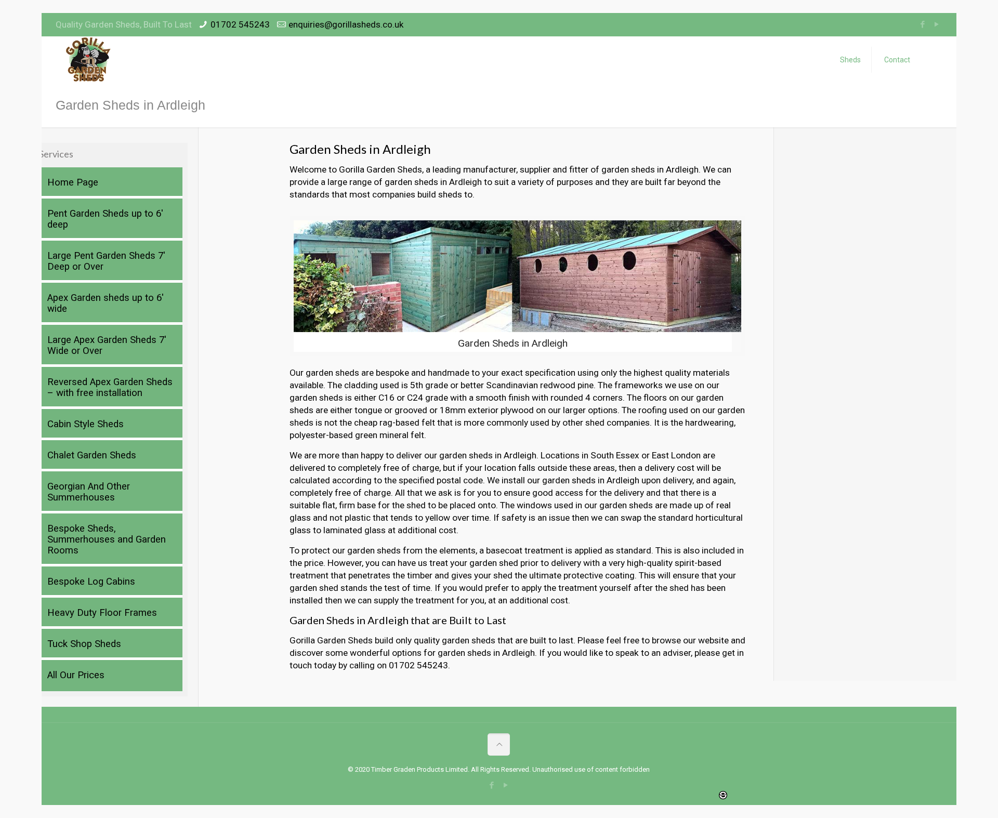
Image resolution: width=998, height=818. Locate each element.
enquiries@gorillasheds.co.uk (345, 24)
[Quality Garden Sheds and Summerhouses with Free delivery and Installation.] (89, 59)
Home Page (72, 182)
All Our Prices (75, 675)
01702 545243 (240, 24)
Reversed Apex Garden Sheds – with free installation (110, 387)
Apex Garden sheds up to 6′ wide (105, 303)
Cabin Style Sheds (85, 424)
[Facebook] (922, 24)
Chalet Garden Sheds (91, 455)
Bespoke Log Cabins (91, 581)
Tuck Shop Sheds (84, 644)
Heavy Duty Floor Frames (102, 612)
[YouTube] (936, 24)
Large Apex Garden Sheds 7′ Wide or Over (106, 345)
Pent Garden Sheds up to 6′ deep (105, 219)
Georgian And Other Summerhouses (88, 492)
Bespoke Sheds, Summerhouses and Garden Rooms (106, 539)
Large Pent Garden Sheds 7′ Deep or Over (106, 261)
